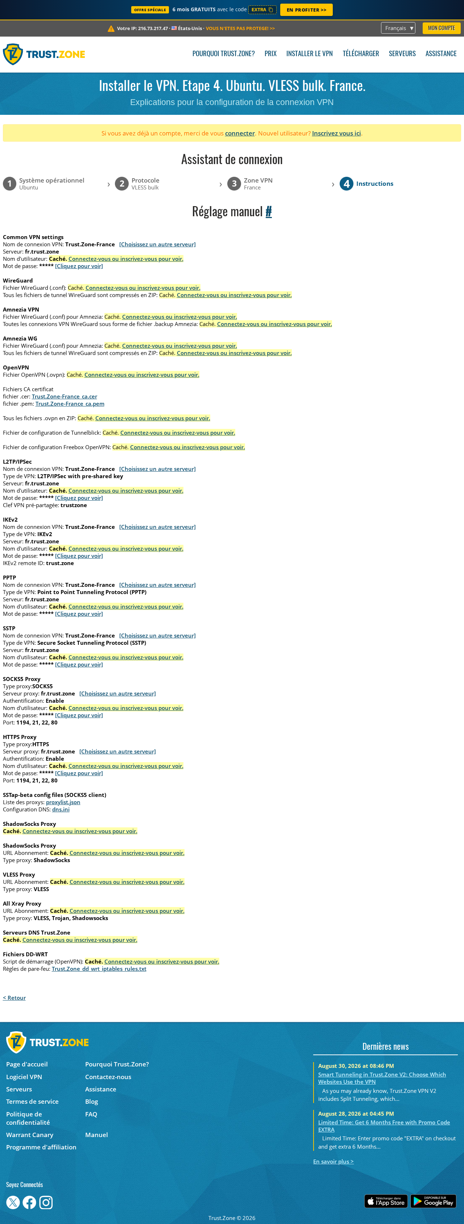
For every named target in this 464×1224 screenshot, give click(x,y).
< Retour (14, 997)
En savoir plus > (333, 1161)
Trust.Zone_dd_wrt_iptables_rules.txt (99, 968)
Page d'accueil (27, 1064)
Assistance (441, 54)
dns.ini (61, 809)
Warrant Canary (29, 1135)
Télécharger (361, 54)
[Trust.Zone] (44, 54)
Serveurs (402, 54)
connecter (240, 133)
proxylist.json (63, 802)
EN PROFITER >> (306, 10)
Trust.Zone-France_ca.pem (70, 403)
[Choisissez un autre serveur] (157, 244)
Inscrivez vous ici (336, 133)
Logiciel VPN (24, 1077)
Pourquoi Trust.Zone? (223, 54)
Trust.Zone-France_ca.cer (64, 396)
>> (240, 28)
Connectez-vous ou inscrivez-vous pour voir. (126, 258)
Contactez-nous (108, 1077)
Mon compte (441, 28)
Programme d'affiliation (41, 1147)
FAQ (91, 1114)
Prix (271, 54)
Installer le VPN (309, 54)
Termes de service (32, 1101)
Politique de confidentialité (28, 1118)
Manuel (96, 1135)
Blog (91, 1101)
